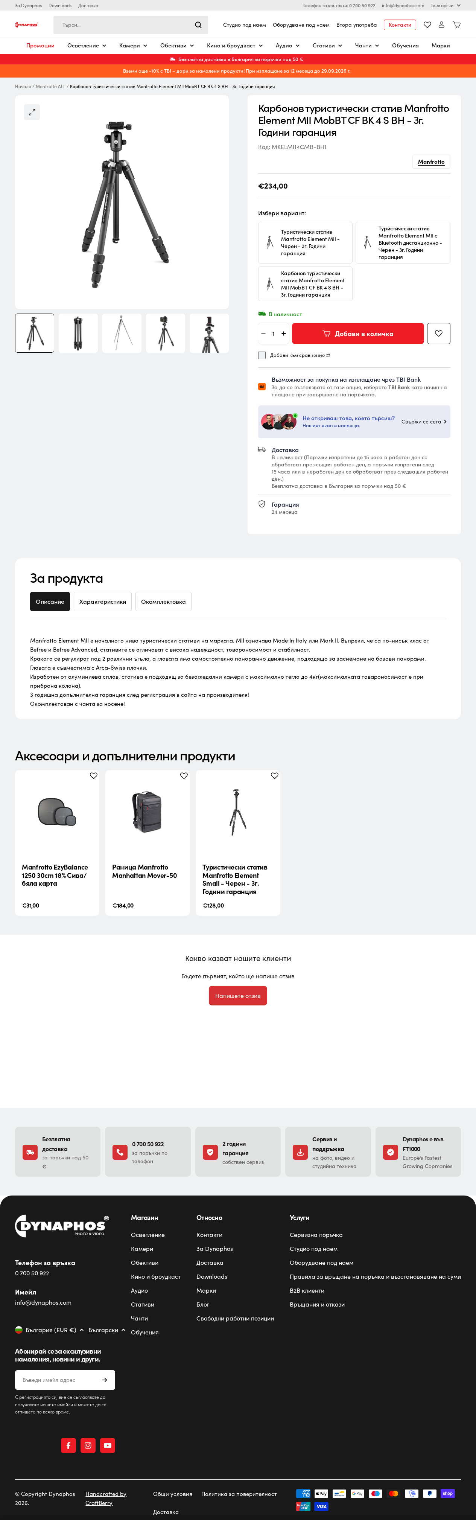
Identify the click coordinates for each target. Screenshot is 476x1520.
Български (442, 5)
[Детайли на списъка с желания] (427, 25)
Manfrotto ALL (50, 86)
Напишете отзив (238, 995)
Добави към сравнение (297, 355)
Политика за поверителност (239, 1493)
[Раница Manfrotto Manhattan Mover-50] (147, 812)
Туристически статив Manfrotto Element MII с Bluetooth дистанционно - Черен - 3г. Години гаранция (410, 242)
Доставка (88, 5)
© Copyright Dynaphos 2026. (45, 1498)
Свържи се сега (421, 421)
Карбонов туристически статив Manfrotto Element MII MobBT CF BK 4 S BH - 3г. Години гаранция (313, 284)
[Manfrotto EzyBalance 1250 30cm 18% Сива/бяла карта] (57, 812)
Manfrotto (431, 161)
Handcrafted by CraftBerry (105, 1498)
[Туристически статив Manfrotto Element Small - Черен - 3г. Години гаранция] (237, 812)
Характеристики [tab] (102, 601)
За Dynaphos (28, 5)
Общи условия (172, 1493)
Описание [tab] (50, 601)
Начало (23, 86)
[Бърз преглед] (87, 787)
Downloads (60, 5)
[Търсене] (198, 25)
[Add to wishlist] (438, 333)
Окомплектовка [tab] (163, 601)
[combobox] (130, 25)
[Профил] (441, 24)
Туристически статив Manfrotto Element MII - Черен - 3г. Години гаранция (310, 242)
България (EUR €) (51, 1330)
